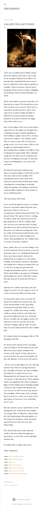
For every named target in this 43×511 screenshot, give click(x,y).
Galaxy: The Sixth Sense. (16, 456)
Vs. (14, 462)
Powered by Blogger (23, 499)
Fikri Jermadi (11, 8)
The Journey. (17, 465)
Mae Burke (28, 504)
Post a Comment (11, 485)
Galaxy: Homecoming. (15, 459)
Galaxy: (10, 462)
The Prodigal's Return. (20, 473)
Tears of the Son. (18, 468)
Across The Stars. (18, 471)
